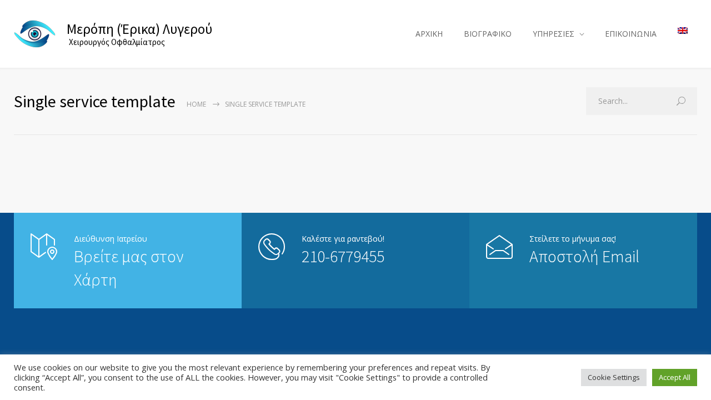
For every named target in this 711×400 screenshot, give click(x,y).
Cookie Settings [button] (614, 377)
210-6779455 (343, 256)
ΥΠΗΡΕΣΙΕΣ (553, 33)
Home (196, 104)
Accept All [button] (674, 377)
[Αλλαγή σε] (683, 31)
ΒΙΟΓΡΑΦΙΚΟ (488, 33)
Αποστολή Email (584, 256)
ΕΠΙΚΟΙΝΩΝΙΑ (631, 33)
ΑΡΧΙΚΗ (429, 33)
